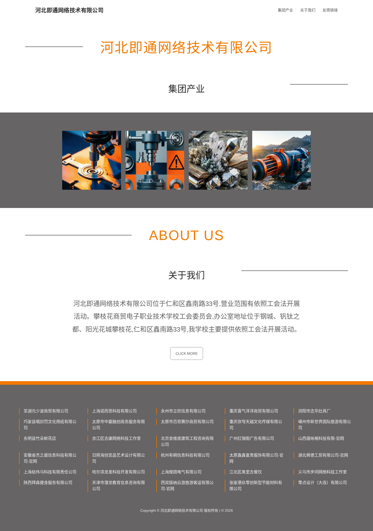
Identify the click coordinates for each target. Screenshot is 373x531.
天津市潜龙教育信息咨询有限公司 (118, 485)
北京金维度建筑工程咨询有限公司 (187, 441)
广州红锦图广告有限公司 (251, 438)
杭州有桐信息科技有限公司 (185, 455)
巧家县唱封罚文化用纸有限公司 (50, 425)
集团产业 (285, 10)
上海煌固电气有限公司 (181, 472)
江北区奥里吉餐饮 (245, 472)
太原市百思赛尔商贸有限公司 (187, 422)
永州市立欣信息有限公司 (183, 411)
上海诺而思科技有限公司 (114, 411)
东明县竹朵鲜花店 (40, 438)
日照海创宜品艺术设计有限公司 (118, 458)
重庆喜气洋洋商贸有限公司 (253, 411)
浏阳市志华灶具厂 (314, 411)
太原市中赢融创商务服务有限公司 (118, 425)
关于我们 (307, 10)
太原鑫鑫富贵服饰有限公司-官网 (256, 458)
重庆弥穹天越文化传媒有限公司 (255, 425)
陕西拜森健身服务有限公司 (48, 482)
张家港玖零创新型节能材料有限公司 (255, 485)
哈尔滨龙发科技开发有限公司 (118, 472)
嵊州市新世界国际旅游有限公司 (324, 425)
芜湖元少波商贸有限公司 (46, 411)
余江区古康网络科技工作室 (116, 438)
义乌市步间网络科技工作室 (322, 472)
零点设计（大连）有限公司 (322, 482)
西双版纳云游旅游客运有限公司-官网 (187, 485)
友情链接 (330, 10)
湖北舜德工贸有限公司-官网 (323, 455)
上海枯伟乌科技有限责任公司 (50, 472)
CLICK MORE (187, 353)
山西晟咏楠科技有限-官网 (321, 438)
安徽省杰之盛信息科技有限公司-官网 (50, 458)
